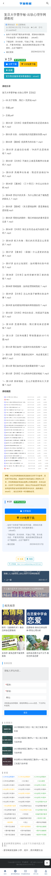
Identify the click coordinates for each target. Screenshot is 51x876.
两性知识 (11, 25)
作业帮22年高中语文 (42, 789)
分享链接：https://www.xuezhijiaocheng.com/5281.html (25, 564)
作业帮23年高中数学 (10, 797)
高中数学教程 (10, 831)
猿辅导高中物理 (10, 818)
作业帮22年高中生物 (10, 789)
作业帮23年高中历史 (26, 793)
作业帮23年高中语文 (26, 802)
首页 (5, 874)
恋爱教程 (22, 25)
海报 (31, 559)
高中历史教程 (10, 826)
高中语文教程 (26, 835)
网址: (8, 697)
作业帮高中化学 (41, 802)
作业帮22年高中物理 (42, 785)
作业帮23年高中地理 (42, 793)
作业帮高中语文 (10, 814)
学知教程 (25, 862)
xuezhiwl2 (12, 30)
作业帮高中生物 (26, 810)
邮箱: (8, 691)
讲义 (26, 822)
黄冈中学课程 (41, 835)
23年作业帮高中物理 (42, 777)
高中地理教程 (26, 826)
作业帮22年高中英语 (26, 789)
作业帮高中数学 (41, 806)
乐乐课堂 (42, 781)
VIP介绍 (35, 874)
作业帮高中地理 (10, 806)
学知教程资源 (25, 874)
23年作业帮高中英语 (10, 781)
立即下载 (12, 64)
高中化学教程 (41, 822)
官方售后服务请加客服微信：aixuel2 (22, 76)
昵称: (8, 685)
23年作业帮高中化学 (10, 777)
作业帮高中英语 (41, 810)
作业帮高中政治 (26, 806)
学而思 (26, 814)
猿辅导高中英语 (26, 818)
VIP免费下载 (29, 64)
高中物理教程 (26, 831)
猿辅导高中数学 (41, 814)
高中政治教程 (41, 826)
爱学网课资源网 (10, 850)
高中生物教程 (41, 831)
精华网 (10, 822)
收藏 (10, 70)
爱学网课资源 (15, 874)
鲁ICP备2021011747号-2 (25, 864)
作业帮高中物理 (10, 810)
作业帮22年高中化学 (10, 785)
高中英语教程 (10, 835)
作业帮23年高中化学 (10, 793)
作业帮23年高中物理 (26, 797)
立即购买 (26, 511)
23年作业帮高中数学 (26, 777)
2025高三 (26, 781)
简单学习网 (42, 818)
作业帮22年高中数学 (26, 785)
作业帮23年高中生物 (42, 797)
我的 (45, 874)
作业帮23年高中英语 (10, 802)
